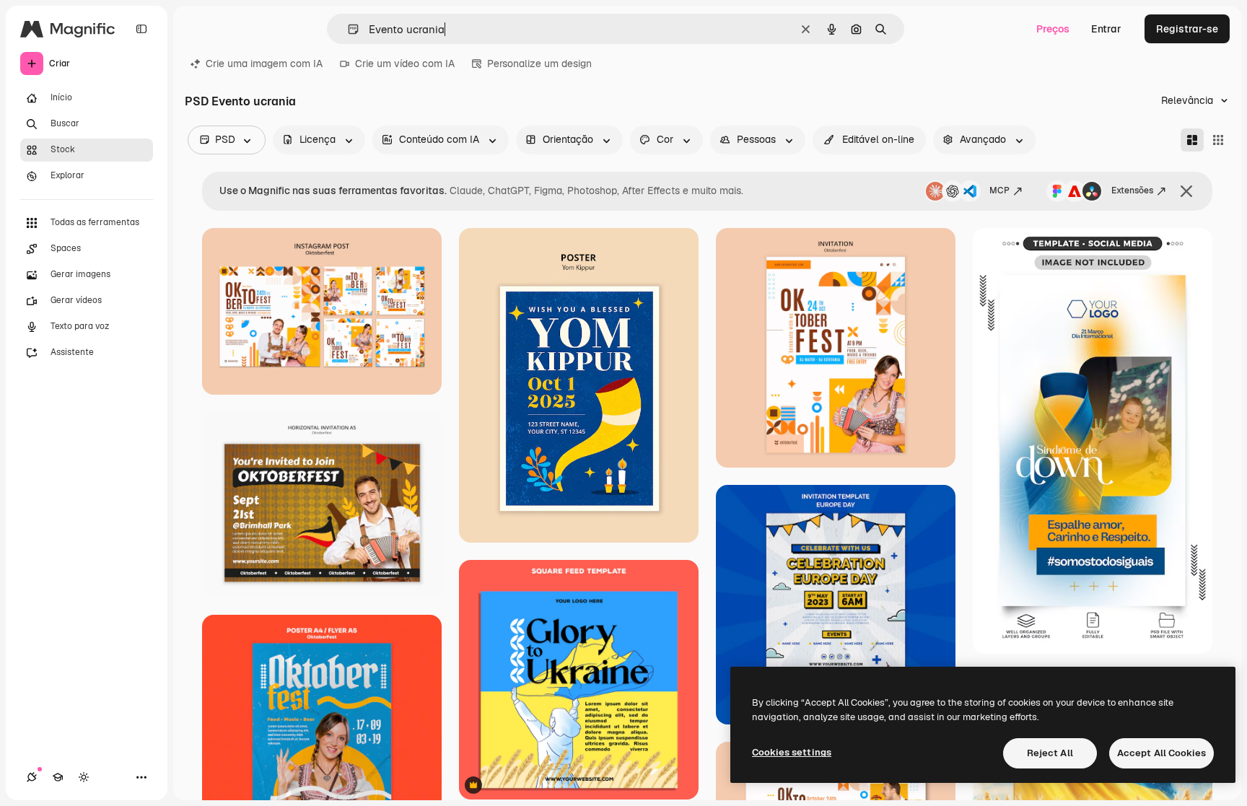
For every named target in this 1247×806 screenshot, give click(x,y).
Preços (1052, 28)
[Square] (1218, 140)
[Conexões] (31, 777)
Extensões (1132, 190)
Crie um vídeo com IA (405, 63)
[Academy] (57, 777)
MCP (999, 190)
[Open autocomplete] (347, 29)
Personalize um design (539, 63)
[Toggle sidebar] (141, 28)
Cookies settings (791, 752)
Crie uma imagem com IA (264, 63)
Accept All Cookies (1161, 753)
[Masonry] (1192, 140)
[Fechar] (1186, 191)
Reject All (1050, 753)
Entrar (1106, 28)
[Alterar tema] (83, 777)
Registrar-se (1187, 28)
